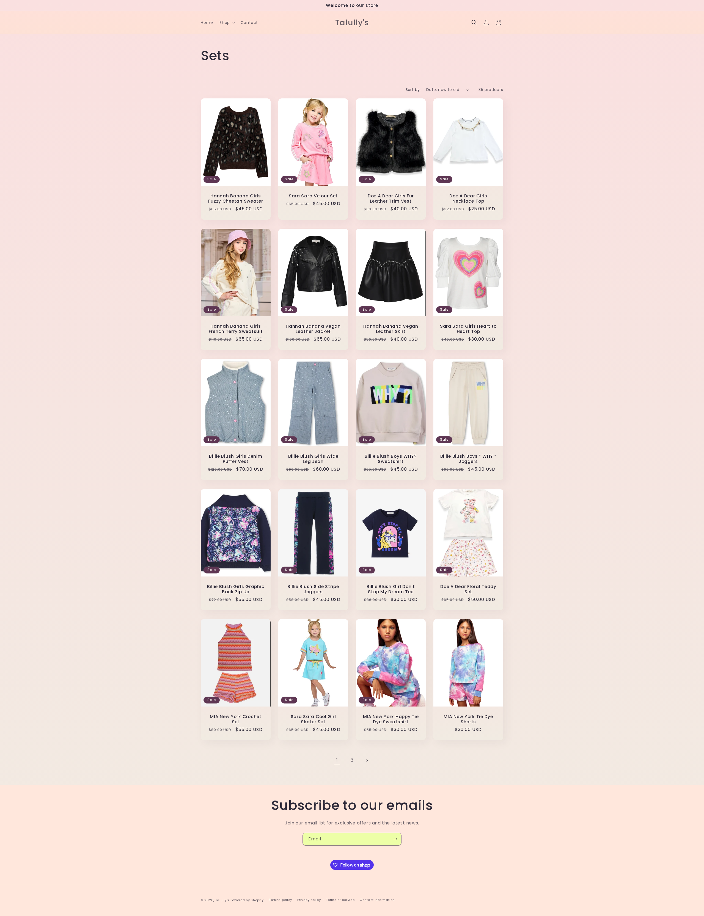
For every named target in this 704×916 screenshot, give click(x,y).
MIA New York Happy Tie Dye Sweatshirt (391, 719)
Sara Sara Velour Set (313, 195)
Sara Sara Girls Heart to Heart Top (468, 328)
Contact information (377, 900)
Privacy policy (309, 900)
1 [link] (337, 760)
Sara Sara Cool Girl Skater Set (313, 719)
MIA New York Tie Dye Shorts (468, 719)
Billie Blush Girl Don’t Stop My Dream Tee (391, 589)
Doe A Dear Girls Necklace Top (468, 198)
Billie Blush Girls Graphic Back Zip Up (236, 589)
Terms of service (340, 900)
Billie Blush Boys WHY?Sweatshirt (391, 459)
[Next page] (367, 760)
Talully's (222, 900)
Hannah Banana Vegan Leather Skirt (390, 328)
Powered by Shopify (247, 900)
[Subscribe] (395, 839)
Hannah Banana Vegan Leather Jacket (313, 328)
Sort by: (413, 89)
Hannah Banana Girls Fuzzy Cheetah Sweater (235, 198)
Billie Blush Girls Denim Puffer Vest (235, 459)
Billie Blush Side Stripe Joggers (313, 589)
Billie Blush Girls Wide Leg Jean (313, 459)
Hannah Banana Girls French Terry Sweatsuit (236, 328)
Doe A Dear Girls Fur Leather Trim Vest (391, 198)
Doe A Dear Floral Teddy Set (468, 589)
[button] (226, 22)
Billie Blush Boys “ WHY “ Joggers (468, 459)
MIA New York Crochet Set (235, 719)
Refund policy (280, 900)
